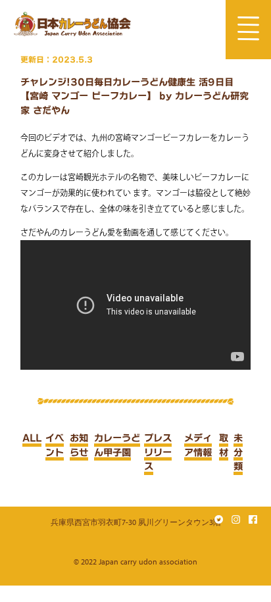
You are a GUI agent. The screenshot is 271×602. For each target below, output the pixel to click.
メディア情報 (198, 445)
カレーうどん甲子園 (117, 445)
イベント (54, 445)
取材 (223, 445)
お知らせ (79, 445)
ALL (31, 438)
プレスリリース (158, 452)
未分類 (238, 452)
